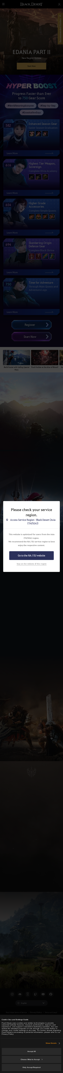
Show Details (51, 1043)
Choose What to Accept (30, 1059)
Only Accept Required (31, 1067)
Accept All (31, 1051)
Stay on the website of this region (32, 563)
